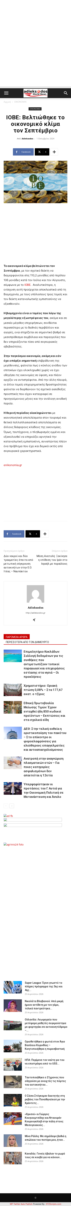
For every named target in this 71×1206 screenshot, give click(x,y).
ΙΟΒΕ (27, 284)
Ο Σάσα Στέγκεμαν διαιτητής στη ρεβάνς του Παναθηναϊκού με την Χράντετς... (45, 1099)
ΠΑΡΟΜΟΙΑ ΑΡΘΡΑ (16, 637)
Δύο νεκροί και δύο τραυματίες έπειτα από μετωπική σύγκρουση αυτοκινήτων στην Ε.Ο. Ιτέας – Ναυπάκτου (18, 563)
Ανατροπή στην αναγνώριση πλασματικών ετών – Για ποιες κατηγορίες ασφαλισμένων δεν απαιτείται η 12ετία (44, 767)
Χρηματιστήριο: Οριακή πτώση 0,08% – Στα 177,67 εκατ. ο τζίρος (43, 690)
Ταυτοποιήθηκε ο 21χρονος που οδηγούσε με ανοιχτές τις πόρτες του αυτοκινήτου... (45, 1081)
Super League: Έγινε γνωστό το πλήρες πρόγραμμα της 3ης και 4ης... (43, 986)
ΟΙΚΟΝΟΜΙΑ (20, 101)
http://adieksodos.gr (35, 613)
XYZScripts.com (53, 1204)
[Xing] (36, 620)
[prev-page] (6, 806)
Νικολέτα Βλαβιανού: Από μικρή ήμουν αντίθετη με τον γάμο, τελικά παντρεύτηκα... (44, 1005)
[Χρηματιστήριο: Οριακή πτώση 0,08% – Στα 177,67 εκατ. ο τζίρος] (13, 690)
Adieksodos (27, 138)
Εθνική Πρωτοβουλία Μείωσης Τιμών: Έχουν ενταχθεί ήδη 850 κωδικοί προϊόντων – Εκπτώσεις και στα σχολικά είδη (44, 711)
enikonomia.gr (13, 465)
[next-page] (11, 806)
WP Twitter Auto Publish (21, 1204)
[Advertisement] (35, 50)
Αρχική (7, 101)
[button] (6, 93)
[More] (54, 152)
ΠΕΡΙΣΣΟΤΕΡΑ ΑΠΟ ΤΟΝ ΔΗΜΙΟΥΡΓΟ (27, 642)
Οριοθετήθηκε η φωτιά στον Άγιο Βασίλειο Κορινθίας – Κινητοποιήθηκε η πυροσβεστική (45, 1045)
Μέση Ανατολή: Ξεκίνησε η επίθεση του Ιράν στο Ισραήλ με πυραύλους (52, 559)
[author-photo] (35, 602)
